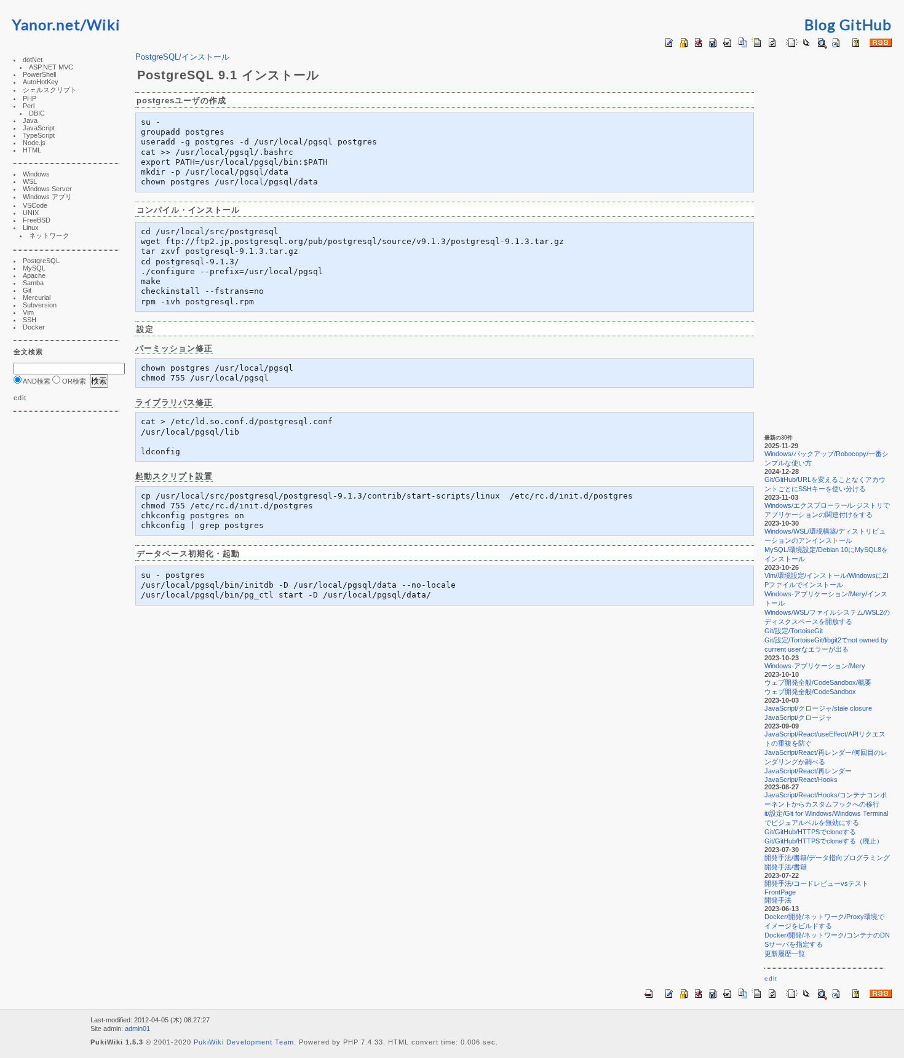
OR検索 (73, 381)
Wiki (104, 24)
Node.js (34, 142)
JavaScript (39, 128)
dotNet (32, 59)
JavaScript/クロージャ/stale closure (818, 708)
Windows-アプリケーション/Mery (814, 665)
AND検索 (36, 381)
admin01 (137, 1028)
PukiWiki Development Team (244, 1042)
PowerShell (39, 74)
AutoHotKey (40, 81)
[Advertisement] (50, 609)
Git (27, 290)
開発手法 (777, 900)
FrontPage (780, 892)
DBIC (37, 113)
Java (30, 120)
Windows (36, 174)
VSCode (35, 205)
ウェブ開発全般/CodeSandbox (810, 691)
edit (20, 397)
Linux (31, 227)
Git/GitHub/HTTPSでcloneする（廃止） (823, 841)
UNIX (31, 212)
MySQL (34, 268)
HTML (32, 150)
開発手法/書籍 (785, 866)
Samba (33, 282)
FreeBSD (36, 220)
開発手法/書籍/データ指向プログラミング (827, 857)
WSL (30, 181)
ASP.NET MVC (51, 67)
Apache (34, 275)
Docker (34, 327)
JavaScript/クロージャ (798, 717)
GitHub (865, 24)
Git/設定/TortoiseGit (793, 630)
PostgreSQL (41, 260)
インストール (205, 56)
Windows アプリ (47, 196)
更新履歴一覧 (784, 953)
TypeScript (39, 135)
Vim (28, 312)
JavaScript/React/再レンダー (808, 771)
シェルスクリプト (50, 89)
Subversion (40, 305)
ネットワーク (49, 235)
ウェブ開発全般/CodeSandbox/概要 (817, 682)
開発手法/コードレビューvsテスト (816, 883)
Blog (820, 24)
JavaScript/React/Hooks (801, 779)
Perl (28, 105)
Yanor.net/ (49, 24)
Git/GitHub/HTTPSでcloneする (810, 831)
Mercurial (36, 297)
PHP (29, 98)
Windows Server (47, 188)
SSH (29, 319)
